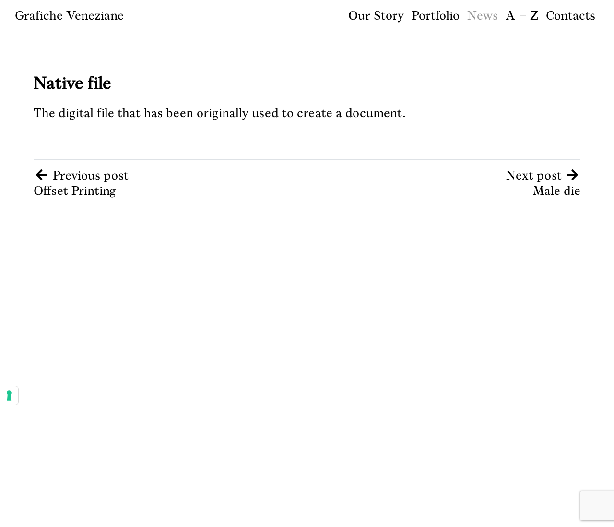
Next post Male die (543, 183)
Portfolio (436, 15)
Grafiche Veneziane (69, 15)
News (482, 15)
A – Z (522, 15)
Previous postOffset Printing (81, 183)
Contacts (570, 15)
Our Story (376, 15)
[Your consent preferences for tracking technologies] (9, 395)
